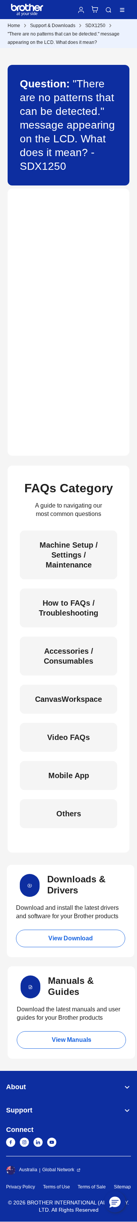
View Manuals (71, 1040)
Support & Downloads (52, 25)
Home (14, 25)
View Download (70, 938)
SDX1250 (95, 25)
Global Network (58, 1169)
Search (108, 10)
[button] (115, 1201)
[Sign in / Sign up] (81, 10)
